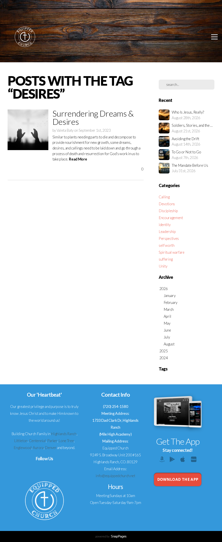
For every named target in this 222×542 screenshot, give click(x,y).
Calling (164, 197)
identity (164, 224)
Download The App (177, 479)
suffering (166, 259)
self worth (167, 245)
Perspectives (169, 238)
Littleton (21, 440)
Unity (163, 266)
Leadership (167, 231)
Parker (52, 440)
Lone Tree (66, 440)
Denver (50, 447)
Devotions (167, 204)
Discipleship (168, 210)
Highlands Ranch (63, 433)
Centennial (37, 440)
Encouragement (171, 217)
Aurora (38, 447)
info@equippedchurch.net (115, 475)
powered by (111, 536)
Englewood (22, 447)
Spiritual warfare (171, 252)
